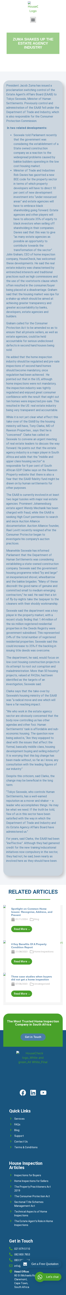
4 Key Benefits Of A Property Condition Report (29, 946)
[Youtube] (43, 1092)
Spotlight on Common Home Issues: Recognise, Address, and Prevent (31, 912)
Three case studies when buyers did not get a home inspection (31, 978)
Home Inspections (44, 951)
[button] (33, 20)
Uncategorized (42, 983)
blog (36, 919)
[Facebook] (22, 1092)
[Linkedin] (33, 1092)
